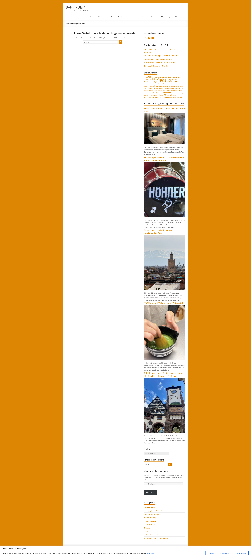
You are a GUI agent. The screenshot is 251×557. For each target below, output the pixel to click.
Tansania (167, 92)
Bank (153, 77)
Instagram (146, 86)
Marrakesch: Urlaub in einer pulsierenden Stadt (158, 232)
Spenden (155, 93)
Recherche (146, 90)
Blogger (165, 77)
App (149, 76)
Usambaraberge (179, 93)
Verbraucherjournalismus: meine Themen (112, 17)
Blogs (163, 17)
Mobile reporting (151, 88)
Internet (152, 86)
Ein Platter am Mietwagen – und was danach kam (160, 56)
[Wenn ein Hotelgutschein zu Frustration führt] (164, 114)
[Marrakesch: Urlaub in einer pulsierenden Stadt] (164, 236)
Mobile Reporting (150, 521)
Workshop (179, 97)
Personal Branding (169, 88)
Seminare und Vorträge (136, 17)
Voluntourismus (170, 97)
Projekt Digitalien (179, 88)
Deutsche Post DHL (167, 79)
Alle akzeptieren (241, 553)
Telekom (173, 93)
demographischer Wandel (153, 79)
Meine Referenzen (153, 17)
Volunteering (149, 97)
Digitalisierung (169, 81)
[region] (125, 551)
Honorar (180, 84)
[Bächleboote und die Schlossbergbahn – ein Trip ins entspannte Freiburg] (164, 379)
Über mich (92, 17)
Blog (161, 77)
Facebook (174, 84)
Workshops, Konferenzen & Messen (156, 538)
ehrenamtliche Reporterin (161, 84)
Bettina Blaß (75, 7)
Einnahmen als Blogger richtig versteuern (158, 59)
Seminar (160, 90)
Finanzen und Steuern (151, 514)
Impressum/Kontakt (174, 17)
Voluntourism (159, 97)
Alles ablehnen (225, 553)
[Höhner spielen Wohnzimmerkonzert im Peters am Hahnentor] (164, 163)
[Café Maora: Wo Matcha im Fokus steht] (164, 306)
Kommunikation (166, 86)
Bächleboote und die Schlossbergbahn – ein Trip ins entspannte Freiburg (164, 374)
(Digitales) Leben (149, 507)
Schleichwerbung (153, 90)
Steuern (160, 93)
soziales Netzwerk (148, 93)
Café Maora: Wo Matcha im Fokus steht (164, 303)
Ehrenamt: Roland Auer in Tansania (156, 66)
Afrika (145, 77)
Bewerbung (157, 77)
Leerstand (182, 86)
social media (171, 90)
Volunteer (172, 95)
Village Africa (163, 95)
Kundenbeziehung (175, 86)
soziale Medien (178, 90)
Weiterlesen (150, 553)
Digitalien (157, 82)
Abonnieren (150, 492)
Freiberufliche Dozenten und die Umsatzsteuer (160, 62)
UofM (146, 531)
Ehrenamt (148, 84)
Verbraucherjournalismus (150, 95)
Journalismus (158, 86)
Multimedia (161, 88)
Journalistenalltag (150, 518)
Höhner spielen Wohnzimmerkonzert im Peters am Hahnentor (164, 159)
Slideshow (164, 90)
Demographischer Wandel (153, 511)
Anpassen (211, 553)
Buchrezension (174, 77)
